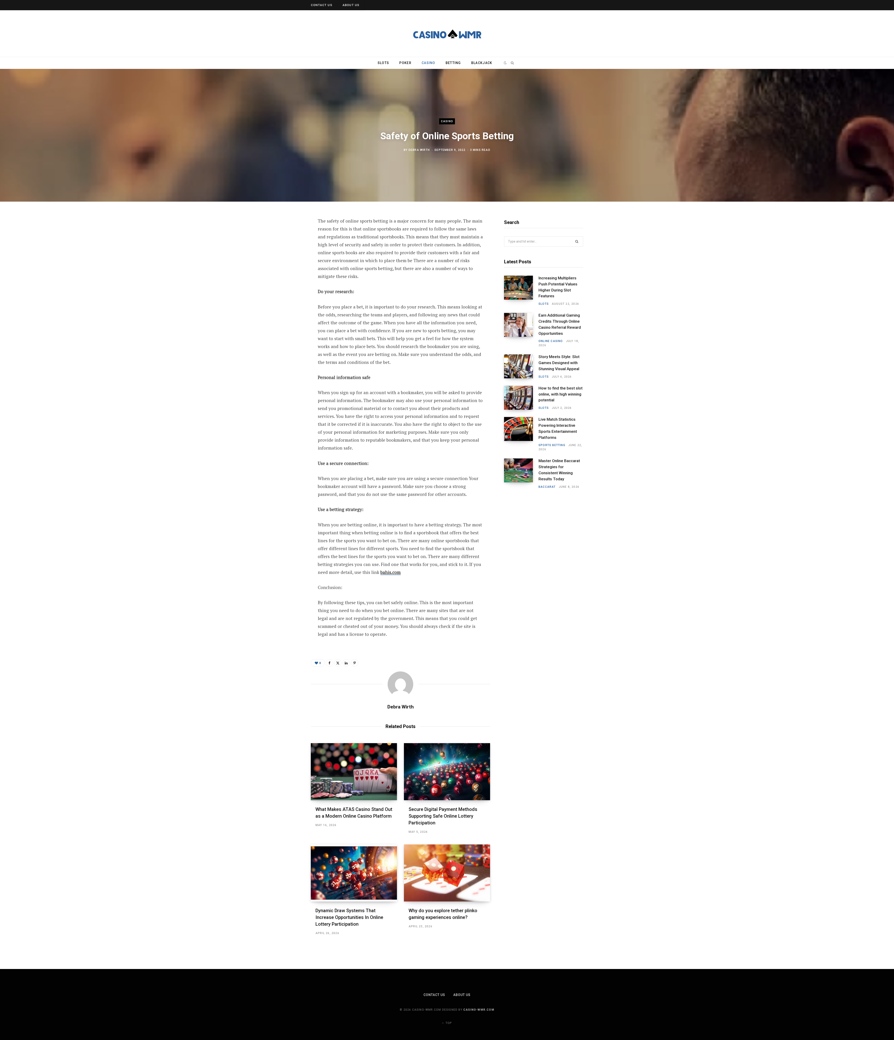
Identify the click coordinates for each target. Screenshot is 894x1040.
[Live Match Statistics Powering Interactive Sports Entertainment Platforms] (521, 434)
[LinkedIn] (288, 271)
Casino (428, 63)
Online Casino (550, 341)
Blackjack (481, 63)
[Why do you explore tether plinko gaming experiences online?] (447, 872)
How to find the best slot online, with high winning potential (560, 394)
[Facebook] (288, 234)
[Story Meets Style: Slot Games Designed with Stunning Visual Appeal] (521, 366)
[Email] (288, 283)
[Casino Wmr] (447, 33)
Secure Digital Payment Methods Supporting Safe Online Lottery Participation (443, 816)
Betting (453, 63)
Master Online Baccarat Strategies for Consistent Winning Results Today (559, 469)
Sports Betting (551, 445)
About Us (350, 5)
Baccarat (547, 486)
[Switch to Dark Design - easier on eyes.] (505, 63)
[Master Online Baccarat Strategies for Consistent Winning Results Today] (521, 473)
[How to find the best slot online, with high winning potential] (521, 398)
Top (448, 1023)
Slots (383, 63)
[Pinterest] (288, 259)
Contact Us (321, 5)
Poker (405, 63)
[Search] (512, 63)
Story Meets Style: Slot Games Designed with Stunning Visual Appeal (558, 362)
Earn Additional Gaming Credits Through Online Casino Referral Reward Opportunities (559, 324)
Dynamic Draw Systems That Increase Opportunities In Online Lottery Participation (349, 917)
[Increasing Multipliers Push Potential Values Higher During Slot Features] (521, 291)
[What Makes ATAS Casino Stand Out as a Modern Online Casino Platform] (354, 771)
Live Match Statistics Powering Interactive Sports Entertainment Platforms (557, 428)
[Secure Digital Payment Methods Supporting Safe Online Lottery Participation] (447, 771)
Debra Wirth (419, 150)
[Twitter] (288, 246)
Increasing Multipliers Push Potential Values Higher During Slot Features (557, 287)
